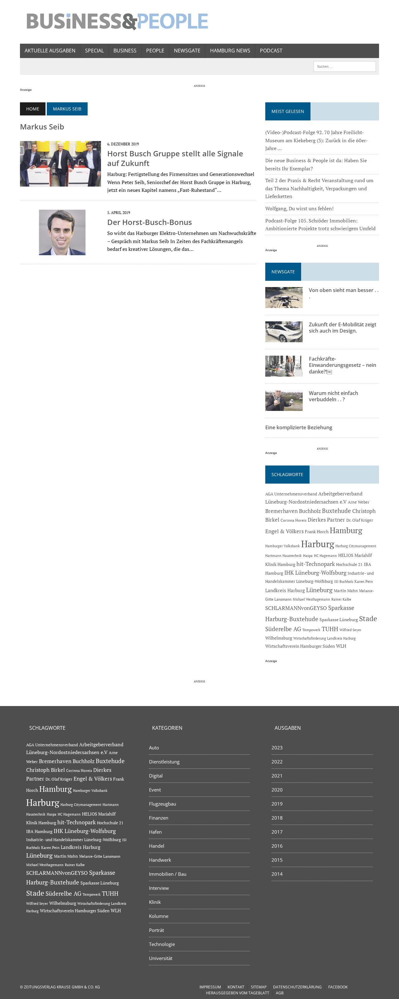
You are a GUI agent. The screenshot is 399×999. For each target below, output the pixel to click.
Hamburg (346, 530)
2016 (277, 846)
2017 (277, 832)
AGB (280, 993)
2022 (277, 761)
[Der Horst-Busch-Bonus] (60, 250)
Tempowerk (311, 629)
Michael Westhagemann (311, 599)
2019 (277, 804)
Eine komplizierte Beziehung (298, 427)
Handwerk (160, 860)
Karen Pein (363, 581)
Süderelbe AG (283, 629)
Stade (368, 618)
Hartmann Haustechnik (283, 555)
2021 (277, 775)
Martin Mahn (346, 590)
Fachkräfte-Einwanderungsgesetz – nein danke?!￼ (342, 365)
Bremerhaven (281, 511)
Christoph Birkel (45, 770)
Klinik (155, 902)
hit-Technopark (315, 564)
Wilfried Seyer (350, 629)
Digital (156, 775)
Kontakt (236, 987)
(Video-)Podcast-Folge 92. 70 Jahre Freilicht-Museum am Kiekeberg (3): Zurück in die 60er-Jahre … (316, 140)
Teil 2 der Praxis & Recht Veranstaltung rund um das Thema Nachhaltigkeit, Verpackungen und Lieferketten (319, 188)
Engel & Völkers (284, 531)
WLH (341, 646)
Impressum (210, 987)
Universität (160, 958)
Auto (154, 747)
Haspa (308, 555)
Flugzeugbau (162, 804)
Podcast (271, 50)
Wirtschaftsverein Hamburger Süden (300, 646)
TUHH (330, 629)
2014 (277, 874)
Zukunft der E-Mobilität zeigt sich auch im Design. (342, 327)
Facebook (338, 987)
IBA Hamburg (39, 831)
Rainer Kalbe (341, 599)
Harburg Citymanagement (355, 546)
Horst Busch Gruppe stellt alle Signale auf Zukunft (175, 158)
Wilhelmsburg (278, 638)
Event (155, 790)
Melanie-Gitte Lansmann (99, 856)
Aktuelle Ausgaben (50, 50)
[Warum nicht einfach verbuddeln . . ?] (284, 406)
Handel (156, 846)
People (155, 50)
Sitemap (259, 987)
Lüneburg (319, 590)
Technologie (162, 944)
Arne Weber (358, 502)
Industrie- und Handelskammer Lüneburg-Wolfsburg (73, 839)
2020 (277, 790)
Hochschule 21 (349, 564)
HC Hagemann (325, 555)
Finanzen (158, 818)
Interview (159, 888)
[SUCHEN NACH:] (345, 65)
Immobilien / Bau (167, 874)
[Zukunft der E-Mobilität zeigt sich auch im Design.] (284, 337)
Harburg (317, 544)
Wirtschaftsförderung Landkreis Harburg (324, 638)
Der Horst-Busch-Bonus (149, 222)
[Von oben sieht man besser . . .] (284, 303)
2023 (277, 747)
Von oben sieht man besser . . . (343, 293)
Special (94, 50)
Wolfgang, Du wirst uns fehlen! (299, 208)
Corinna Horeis (293, 520)
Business (125, 50)
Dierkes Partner (326, 519)
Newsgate (187, 50)
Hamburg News (230, 50)
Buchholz (310, 511)
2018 (277, 818)
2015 (277, 860)
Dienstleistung (164, 761)
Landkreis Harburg (285, 590)
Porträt (156, 930)
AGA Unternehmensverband (291, 494)
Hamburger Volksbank (282, 546)
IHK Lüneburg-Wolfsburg (315, 572)
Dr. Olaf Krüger (359, 520)
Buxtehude (336, 510)
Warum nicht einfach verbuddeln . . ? (333, 396)
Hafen (155, 832)
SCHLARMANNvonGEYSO (296, 608)
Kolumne (158, 916)
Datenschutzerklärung (297, 987)
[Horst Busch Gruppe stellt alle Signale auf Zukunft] (60, 182)
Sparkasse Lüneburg (339, 619)
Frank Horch (317, 531)
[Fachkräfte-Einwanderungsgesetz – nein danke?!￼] (284, 372)
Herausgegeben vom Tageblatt (237, 993)
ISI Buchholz (343, 581)
